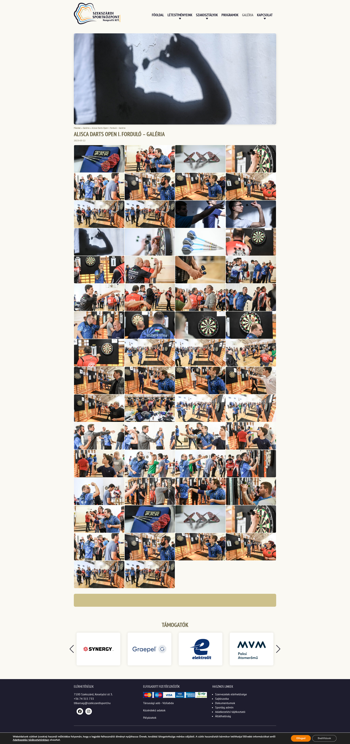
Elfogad (300, 738)
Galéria (247, 15)
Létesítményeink (180, 15)
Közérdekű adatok (154, 710)
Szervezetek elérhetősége (231, 694)
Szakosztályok (207, 15)
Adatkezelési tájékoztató (230, 712)
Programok (229, 15)
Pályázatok (149, 717)
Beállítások (324, 738)
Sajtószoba (222, 698)
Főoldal (158, 15)
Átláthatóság (223, 716)
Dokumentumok (225, 703)
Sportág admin (224, 707)
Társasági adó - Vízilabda (158, 703)
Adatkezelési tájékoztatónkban (31, 740)
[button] (278, 649)
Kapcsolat (265, 15)
